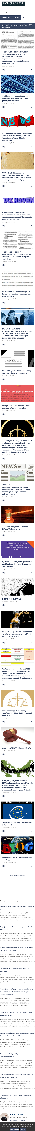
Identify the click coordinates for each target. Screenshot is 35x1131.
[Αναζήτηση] (27, 4)
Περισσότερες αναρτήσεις (17, 875)
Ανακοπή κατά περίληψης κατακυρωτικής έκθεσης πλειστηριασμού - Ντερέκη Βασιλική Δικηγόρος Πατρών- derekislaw (16, 991)
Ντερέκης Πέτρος (16, 1114)
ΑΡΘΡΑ (16, 17)
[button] (31, 70)
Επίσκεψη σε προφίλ (17, 1120)
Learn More (14, 1129)
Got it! (23, 1129)
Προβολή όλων (6, 27)
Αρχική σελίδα (6, 17)
